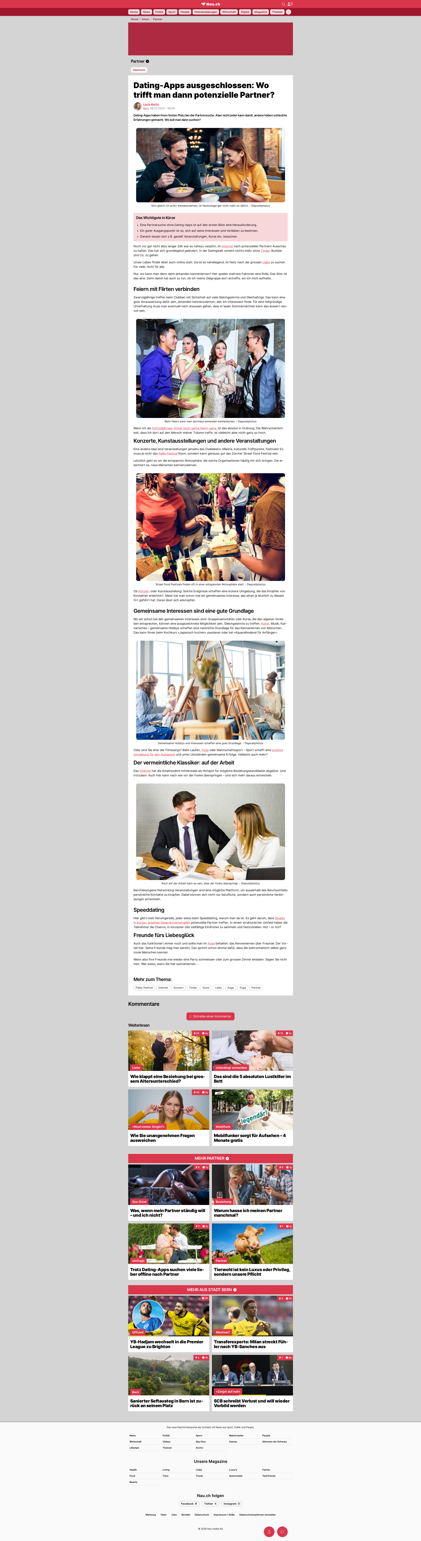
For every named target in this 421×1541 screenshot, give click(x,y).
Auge (211, 943)
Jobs (174, 1514)
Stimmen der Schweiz (274, 1441)
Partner (157, 19)
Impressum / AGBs (224, 1514)
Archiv (199, 1447)
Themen (167, 1447)
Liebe (266, 262)
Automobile (235, 1475)
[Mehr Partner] (210, 1158)
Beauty (133, 1482)
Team (163, 1514)
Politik (166, 1435)
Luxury (233, 1469)
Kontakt (185, 1514)
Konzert (144, 591)
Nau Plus (201, 1441)
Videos (167, 1441)
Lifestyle (134, 1447)
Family (266, 1469)
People (266, 1435)
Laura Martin (151, 104)
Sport (199, 1435)
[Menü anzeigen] (290, 4)
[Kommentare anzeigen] (282, 1531)
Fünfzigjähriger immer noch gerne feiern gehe (184, 428)
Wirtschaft (135, 1441)
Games (233, 1441)
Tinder (265, 250)
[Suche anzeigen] (283, 4)
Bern (146, 108)
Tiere (165, 1475)
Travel (199, 1475)
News (133, 1435)
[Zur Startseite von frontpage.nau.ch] (210, 4)
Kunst (265, 623)
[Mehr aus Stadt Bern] (210, 1289)
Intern (145, 19)
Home (134, 19)
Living (166, 1469)
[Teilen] (269, 1531)
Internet (227, 246)
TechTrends (269, 1475)
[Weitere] (288, 12)
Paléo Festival (167, 453)
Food (132, 1475)
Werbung (150, 1514)
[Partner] (210, 61)
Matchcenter (236, 1435)
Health (133, 1469)
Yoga (205, 750)
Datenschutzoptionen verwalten (257, 1514)
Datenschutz (202, 1514)
